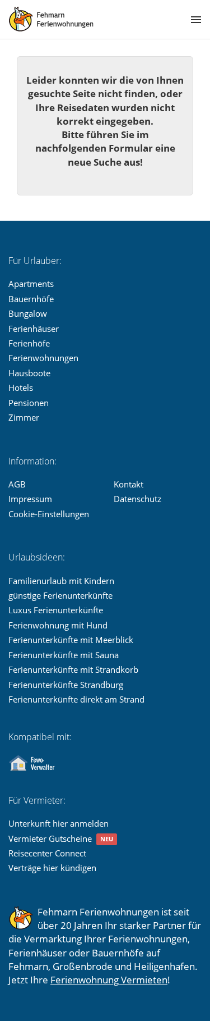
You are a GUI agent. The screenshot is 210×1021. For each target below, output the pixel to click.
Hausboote (29, 373)
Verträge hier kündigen (52, 867)
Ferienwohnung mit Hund (58, 625)
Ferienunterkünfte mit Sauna (63, 654)
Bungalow (27, 313)
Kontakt (128, 484)
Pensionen (28, 402)
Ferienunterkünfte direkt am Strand (76, 699)
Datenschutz (137, 498)
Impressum (30, 498)
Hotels (20, 387)
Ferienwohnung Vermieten (108, 979)
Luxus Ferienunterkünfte (55, 610)
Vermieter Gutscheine (50, 838)
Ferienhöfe (29, 343)
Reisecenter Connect (47, 853)
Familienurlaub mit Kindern (61, 580)
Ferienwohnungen (43, 357)
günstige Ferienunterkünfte (60, 595)
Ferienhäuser (33, 328)
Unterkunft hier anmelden (58, 823)
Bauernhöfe (31, 298)
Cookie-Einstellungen (48, 513)
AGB (17, 484)
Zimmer (23, 417)
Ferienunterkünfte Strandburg (65, 684)
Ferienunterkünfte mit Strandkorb (73, 669)
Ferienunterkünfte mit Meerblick (70, 639)
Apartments (31, 283)
